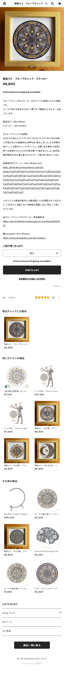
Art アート (7, 622)
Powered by (28, 663)
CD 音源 (6, 631)
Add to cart (32, 270)
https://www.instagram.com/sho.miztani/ (24, 238)
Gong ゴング (8, 613)
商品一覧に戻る (32, 645)
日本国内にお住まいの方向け (32, 279)
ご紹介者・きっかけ (13, 246)
